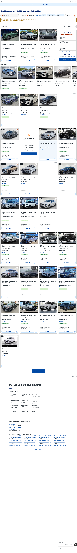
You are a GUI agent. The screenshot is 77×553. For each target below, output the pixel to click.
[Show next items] (74, 15)
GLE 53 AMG (18, 8)
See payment (4, 50)
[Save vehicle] (17, 31)
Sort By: (64, 26)
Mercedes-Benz (12, 8)
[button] (70, 1)
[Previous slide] (2, 78)
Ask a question (29, 153)
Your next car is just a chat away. (38, 4)
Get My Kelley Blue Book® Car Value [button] (67, 51)
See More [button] (38, 415)
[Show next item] (55, 134)
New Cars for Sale (3, 8)
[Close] (71, 542)
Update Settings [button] (72, 56)
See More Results (38, 371)
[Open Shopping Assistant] (75, 544)
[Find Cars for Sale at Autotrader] (6, 1)
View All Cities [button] (38, 449)
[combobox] (9, 15)
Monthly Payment (63, 37)
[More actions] (17, 60)
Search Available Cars (67, 59)
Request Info (8, 60)
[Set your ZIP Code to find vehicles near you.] (40, 11)
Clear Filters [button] (38, 15)
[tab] (11, 388)
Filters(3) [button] (24, 15)
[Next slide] (75, 78)
